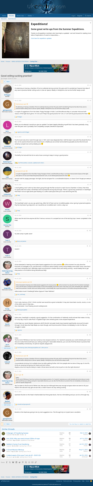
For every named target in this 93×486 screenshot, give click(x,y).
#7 (90, 184)
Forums (11, 16)
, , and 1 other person (32, 347)
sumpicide (9, 434)
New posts (4, 19)
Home (4, 16)
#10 (90, 230)
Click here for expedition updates (41, 38)
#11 (90, 246)
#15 (90, 314)
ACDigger (4, 78)
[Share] (88, 85)
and (23, 132)
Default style (5, 481)
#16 (90, 335)
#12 (90, 261)
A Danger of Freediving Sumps (17, 433)
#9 (90, 215)
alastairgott (85, 457)
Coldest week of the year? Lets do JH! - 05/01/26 (23, 455)
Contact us (59, 481)
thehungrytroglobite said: (23, 282)
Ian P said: (18, 375)
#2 (90, 100)
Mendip (22, 434)
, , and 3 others (31, 163)
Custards (8, 446)
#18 (90, 371)
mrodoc (86, 445)
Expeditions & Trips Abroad (27, 440)
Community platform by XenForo (46, 484)
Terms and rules (67, 481)
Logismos (85, 440)
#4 (90, 137)
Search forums (12, 19)
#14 (90, 299)
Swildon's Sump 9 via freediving (17, 444)
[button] (25, 15)
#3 (90, 121)
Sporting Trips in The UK (25, 446)
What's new (20, 16)
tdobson (8, 451)
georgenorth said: (21, 171)
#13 (90, 278)
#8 (90, 200)
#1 (90, 85)
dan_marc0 (9, 457)
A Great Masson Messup (15, 450)
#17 (90, 352)
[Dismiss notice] (90, 23)
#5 (90, 152)
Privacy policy (77, 481)
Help (83, 481)
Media (30, 16)
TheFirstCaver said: (21, 104)
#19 (90, 391)
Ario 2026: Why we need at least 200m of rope (23, 438)
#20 (90, 409)
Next (8, 81)
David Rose (9, 440)
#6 (90, 167)
